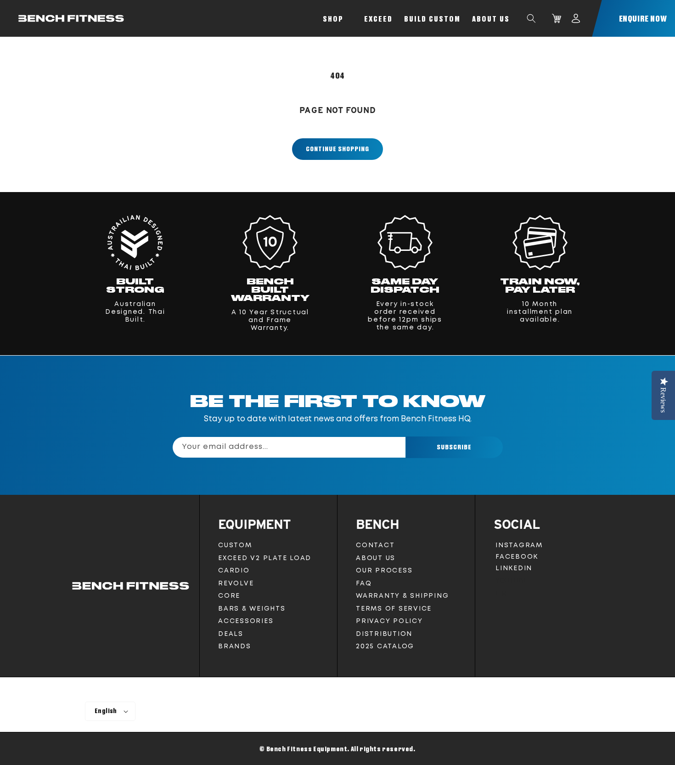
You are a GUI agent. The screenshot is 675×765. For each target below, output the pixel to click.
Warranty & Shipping (402, 596)
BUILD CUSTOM (432, 18)
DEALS (230, 634)
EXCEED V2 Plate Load (264, 558)
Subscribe (454, 447)
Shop (333, 18)
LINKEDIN (515, 570)
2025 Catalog (385, 646)
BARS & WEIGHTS (252, 609)
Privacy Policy (389, 621)
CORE (229, 596)
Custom (235, 545)
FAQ (363, 583)
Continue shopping (337, 149)
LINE (503, 596)
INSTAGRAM (519, 547)
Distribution (384, 634)
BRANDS (234, 646)
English (106, 710)
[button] (531, 18)
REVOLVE (235, 583)
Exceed (378, 18)
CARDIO (234, 570)
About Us (491, 18)
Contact (375, 545)
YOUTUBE (511, 583)
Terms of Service (394, 609)
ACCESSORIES (245, 621)
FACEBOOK (516, 558)
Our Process (384, 570)
